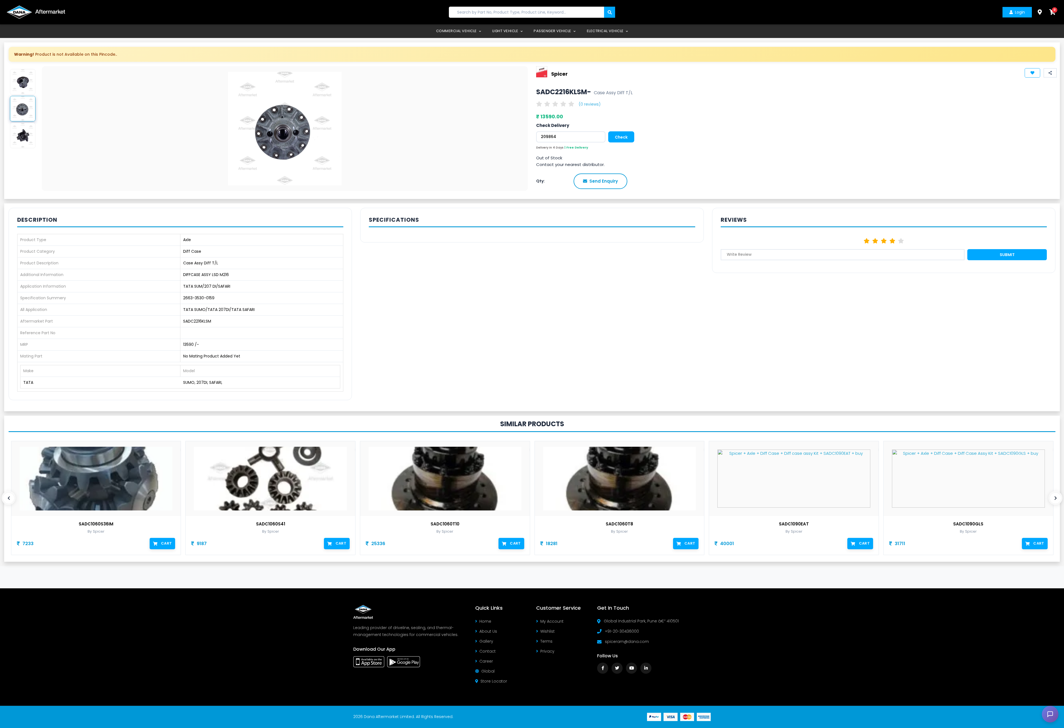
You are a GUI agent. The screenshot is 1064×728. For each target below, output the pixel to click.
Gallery (486, 641)
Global (488, 671)
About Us (488, 631)
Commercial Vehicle (457, 31)
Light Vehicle (505, 31)
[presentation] (9, 498)
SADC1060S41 (270, 524)
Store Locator (493, 681)
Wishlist (547, 631)
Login (1020, 12)
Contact (487, 651)
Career (486, 661)
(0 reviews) (589, 104)
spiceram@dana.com (627, 641)
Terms (546, 641)
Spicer (559, 73)
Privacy (547, 651)
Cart (166, 543)
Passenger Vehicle (553, 31)
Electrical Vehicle (606, 31)
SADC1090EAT (794, 524)
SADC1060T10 (445, 524)
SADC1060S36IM (96, 524)
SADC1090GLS (968, 524)
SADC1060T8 (619, 524)
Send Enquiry (603, 181)
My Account (552, 621)
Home (485, 621)
